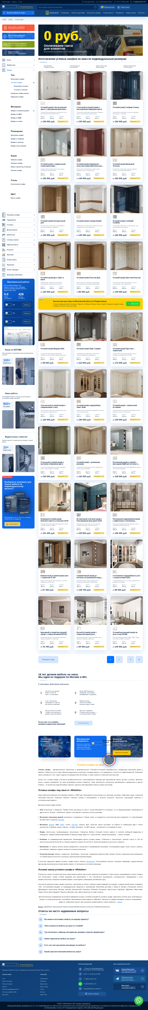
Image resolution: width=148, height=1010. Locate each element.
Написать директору (83, 723)
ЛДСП (62, 824)
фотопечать (91, 861)
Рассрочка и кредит (94, 13)
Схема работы (108, 13)
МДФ (73, 827)
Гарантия (14, 1)
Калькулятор (53, 13)
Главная (4, 19)
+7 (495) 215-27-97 (139, 2)
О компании (65, 13)
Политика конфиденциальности (10, 989)
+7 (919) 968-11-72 (89, 984)
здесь (119, 902)
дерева (51, 824)
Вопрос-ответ (43, 994)
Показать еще (48, 659)
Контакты (141, 13)
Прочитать (27, 305)
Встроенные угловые (21, 86)
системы (61, 819)
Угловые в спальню (20, 89)
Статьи (20, 1)
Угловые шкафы (19, 19)
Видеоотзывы (131, 13)
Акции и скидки (6, 1)
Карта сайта (5, 994)
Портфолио (120, 13)
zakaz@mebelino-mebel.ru (105, 1)
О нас (3, 978)
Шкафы (11, 19)
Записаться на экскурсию (121, 752)
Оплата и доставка (78, 13)
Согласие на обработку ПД (9, 992)
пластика (75, 824)
